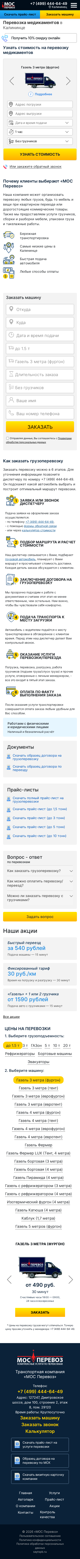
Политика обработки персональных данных (40, 1545)
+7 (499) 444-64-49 (48, 3)
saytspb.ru (40, 1551)
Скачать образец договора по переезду (37, 768)
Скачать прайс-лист (20, 14)
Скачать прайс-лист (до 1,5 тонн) (40, 809)
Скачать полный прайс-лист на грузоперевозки (38, 799)
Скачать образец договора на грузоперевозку (37, 757)
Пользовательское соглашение (40, 1535)
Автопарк (25, 1499)
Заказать (40, 427)
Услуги (54, 1493)
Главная (25, 1493)
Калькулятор (40, 1431)
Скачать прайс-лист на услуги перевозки (40, 1445)
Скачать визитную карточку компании (43, 1477)
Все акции (11, 1017)
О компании (25, 1506)
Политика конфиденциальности (40, 1539)
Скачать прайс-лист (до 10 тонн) (39, 836)
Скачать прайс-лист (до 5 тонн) (39, 827)
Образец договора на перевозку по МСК (39, 1461)
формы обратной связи (40, 526)
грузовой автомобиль (20, 559)
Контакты (25, 1512)
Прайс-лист (54, 1499)
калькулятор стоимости (38, 530)
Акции (54, 1506)
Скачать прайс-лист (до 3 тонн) (39, 818)
